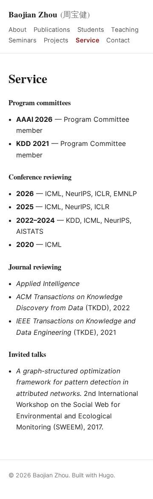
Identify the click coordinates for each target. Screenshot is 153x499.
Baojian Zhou (49, 14)
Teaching (125, 30)
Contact (118, 40)
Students (90, 30)
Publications (52, 30)
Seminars (22, 40)
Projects (56, 40)
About (17, 30)
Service (87, 40)
